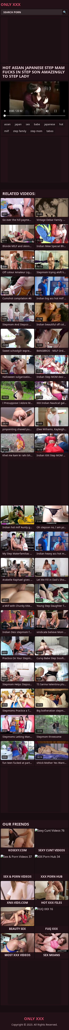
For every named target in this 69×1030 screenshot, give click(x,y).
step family (19, 131)
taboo (50, 131)
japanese (49, 124)
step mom (36, 131)
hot (61, 124)
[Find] (64, 12)
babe (37, 124)
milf (6, 131)
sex (28, 124)
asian (7, 124)
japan (18, 124)
